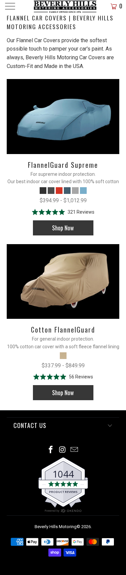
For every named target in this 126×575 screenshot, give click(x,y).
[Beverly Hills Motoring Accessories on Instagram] (63, 450)
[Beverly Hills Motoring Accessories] (63, 6)
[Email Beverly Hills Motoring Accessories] (74, 450)
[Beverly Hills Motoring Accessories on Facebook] (51, 450)
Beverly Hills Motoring (56, 526)
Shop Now (63, 227)
